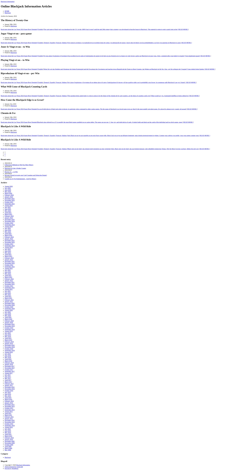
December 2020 (9, 303)
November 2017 (10, 368)
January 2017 (9, 385)
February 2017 (9, 383)
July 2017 (8, 375)
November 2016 (10, 389)
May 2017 (8, 378)
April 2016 (8, 397)
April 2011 (8, 413)
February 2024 (9, 237)
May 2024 (8, 232)
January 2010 (9, 439)
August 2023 (9, 247)
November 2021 (10, 284)
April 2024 (8, 233)
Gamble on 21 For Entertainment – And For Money (20, 179)
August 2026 (9, 186)
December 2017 (9, 366)
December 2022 (9, 261)
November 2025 (10, 200)
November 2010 (10, 422)
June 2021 (8, 293)
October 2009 (9, 445)
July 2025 (8, 207)
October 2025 (9, 202)
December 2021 (9, 282)
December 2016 (9, 387)
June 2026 (8, 190)
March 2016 (8, 399)
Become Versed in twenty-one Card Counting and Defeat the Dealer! (26, 175)
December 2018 (9, 345)
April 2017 (8, 380)
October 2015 (9, 408)
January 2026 (9, 197)
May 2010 (8, 432)
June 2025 (8, 209)
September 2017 (10, 371)
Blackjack (8, 13)
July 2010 (8, 429)
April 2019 (8, 338)
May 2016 (8, 396)
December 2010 (9, 420)
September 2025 (10, 204)
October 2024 (9, 223)
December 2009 (9, 441)
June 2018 (8, 356)
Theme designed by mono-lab (14, 467)
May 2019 (8, 336)
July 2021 (8, 291)
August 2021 (9, 289)
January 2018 (9, 364)
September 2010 (10, 425)
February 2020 (9, 321)
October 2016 (9, 390)
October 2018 (9, 349)
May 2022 (8, 273)
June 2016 (8, 394)
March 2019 (8, 340)
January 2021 (9, 301)
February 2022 (9, 279)
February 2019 (9, 342)
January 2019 (9, 343)
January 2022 (9, 280)
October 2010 (9, 424)
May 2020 (8, 315)
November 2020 (10, 305)
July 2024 (8, 228)
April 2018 (8, 359)
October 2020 (9, 307)
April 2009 (8, 446)
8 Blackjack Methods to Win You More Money (19, 165)
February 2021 (9, 300)
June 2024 (8, 230)
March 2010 (8, 436)
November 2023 (10, 242)
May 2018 (8, 357)
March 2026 (8, 193)
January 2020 (9, 322)
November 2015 (10, 406)
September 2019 (10, 329)
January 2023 (9, 260)
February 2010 (9, 438)
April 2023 (8, 254)
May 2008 (8, 450)
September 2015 (10, 410)
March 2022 (8, 277)
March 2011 (8, 415)
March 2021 (8, 298)
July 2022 (8, 270)
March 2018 (8, 361)
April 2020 (8, 317)
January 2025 (9, 218)
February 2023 (9, 258)
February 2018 (9, 363)
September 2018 (10, 350)
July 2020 (8, 312)
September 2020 (10, 308)
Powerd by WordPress (11, 468)
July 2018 (8, 354)
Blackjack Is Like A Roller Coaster (15, 168)
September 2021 (10, 287)
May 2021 (8, 294)
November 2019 (10, 326)
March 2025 (8, 214)
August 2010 (9, 427)
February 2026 (9, 195)
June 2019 (8, 335)
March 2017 (8, 382)
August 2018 (9, 352)
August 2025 (9, 205)
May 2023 (8, 253)
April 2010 (8, 434)
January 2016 (9, 403)
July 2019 (8, 333)
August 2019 (9, 331)
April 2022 (8, 275)
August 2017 (9, 373)
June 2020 (8, 314)
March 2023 (8, 256)
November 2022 (10, 263)
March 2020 (8, 319)
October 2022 (9, 265)
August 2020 (9, 310)
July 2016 (8, 392)
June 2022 (8, 272)
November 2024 (10, 221)
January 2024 (9, 239)
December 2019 (9, 324)
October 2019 (9, 328)
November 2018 (10, 347)
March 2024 (8, 235)
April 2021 (8, 296)
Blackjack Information (7, 1)
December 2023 (9, 240)
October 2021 (9, 286)
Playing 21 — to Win (11, 172)
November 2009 (10, 443)
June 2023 (8, 251)
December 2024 (9, 219)
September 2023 (10, 246)
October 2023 (9, 244)
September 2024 (10, 225)
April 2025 (8, 212)
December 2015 (9, 404)
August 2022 (9, 268)
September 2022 (10, 267)
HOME (7, 11)
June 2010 (8, 431)
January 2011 (9, 418)
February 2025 (9, 216)
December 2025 (9, 198)
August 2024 (9, 226)
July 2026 (8, 188)
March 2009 (8, 448)
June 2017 (8, 376)
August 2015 (9, 411)
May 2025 (8, 211)
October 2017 (9, 370)
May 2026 (8, 191)
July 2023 (8, 249)
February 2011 (9, 417)
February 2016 (9, 401)
